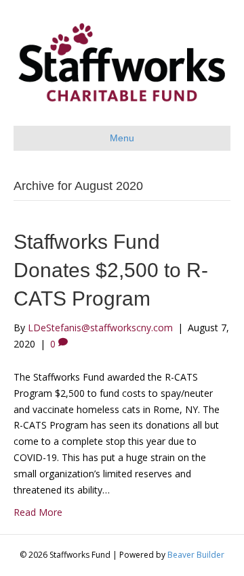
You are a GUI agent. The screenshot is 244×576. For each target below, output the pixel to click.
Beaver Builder (195, 554)
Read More (38, 512)
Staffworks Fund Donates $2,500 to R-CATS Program (111, 270)
